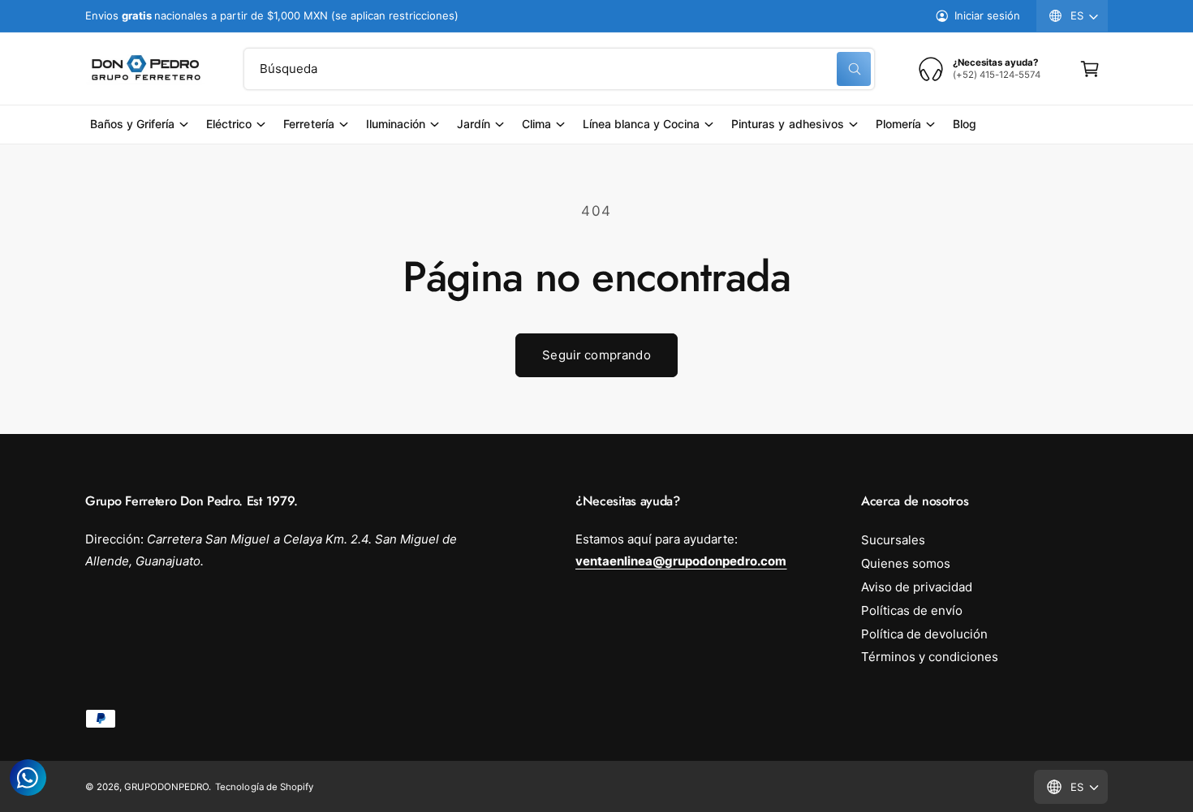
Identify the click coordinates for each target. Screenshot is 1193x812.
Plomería (898, 124)
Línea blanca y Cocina (641, 124)
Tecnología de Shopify (263, 787)
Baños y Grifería (132, 124)
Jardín (473, 124)
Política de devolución (924, 634)
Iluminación (395, 124)
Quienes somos (905, 563)
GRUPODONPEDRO (166, 787)
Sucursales (893, 540)
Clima (536, 124)
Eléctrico (229, 124)
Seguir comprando (596, 355)
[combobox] (559, 69)
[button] (1090, 69)
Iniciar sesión (987, 15)
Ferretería (308, 124)
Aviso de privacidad (916, 587)
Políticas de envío (912, 610)
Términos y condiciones (929, 656)
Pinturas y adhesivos (787, 124)
